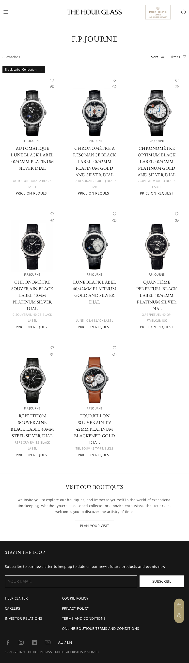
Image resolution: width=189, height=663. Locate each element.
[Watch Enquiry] (179, 616)
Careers (12, 608)
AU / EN (65, 642)
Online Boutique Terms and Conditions (100, 628)
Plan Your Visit (94, 525)
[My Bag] (179, 605)
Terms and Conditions (84, 618)
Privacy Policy (75, 608)
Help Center (16, 598)
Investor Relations (23, 618)
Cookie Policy (75, 598)
